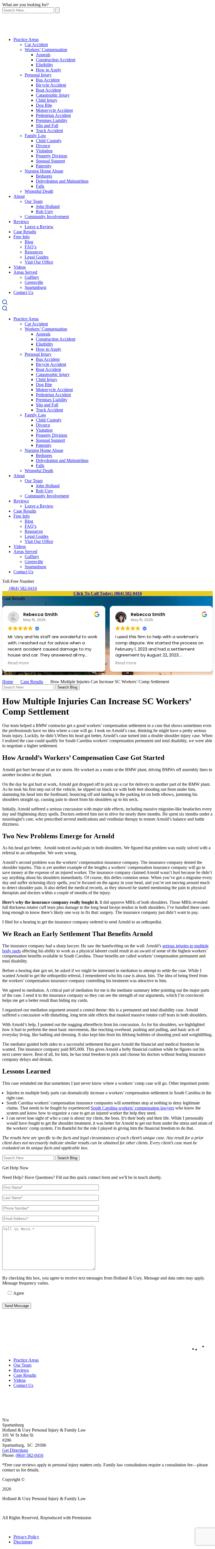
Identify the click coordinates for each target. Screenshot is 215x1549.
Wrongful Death (39, 191)
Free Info (21, 236)
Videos (19, 267)
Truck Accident (49, 130)
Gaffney (32, 277)
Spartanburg (35, 287)
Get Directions (15, 1450)
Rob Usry (44, 211)
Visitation (44, 150)
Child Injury (46, 100)
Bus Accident (48, 80)
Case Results (24, 231)
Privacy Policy (26, 1536)
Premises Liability (51, 120)
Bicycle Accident (51, 85)
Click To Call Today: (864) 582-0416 (107, 593)
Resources (34, 252)
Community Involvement (47, 216)
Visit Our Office (39, 262)
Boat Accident (48, 90)
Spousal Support (50, 160)
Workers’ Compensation (46, 49)
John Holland (48, 206)
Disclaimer (22, 1541)
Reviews (21, 221)
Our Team (34, 201)
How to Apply (48, 69)
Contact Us (23, 292)
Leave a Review (39, 226)
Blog (29, 241)
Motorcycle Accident (54, 110)
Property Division (51, 155)
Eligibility (44, 64)
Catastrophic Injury (53, 95)
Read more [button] (18, 663)
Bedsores (44, 176)
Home (7, 681)
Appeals (43, 54)
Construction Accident (55, 59)
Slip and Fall (47, 125)
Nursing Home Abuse (44, 171)
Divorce (43, 145)
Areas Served (25, 272)
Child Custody (49, 140)
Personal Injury (38, 75)
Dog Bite (44, 105)
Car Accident (36, 44)
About (19, 196)
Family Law (35, 135)
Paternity (44, 166)
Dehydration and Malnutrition (62, 181)
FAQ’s (30, 246)
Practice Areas (26, 39)
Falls (40, 186)
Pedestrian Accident (53, 115)
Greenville (34, 282)
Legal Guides (36, 257)
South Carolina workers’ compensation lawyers (132, 1108)
